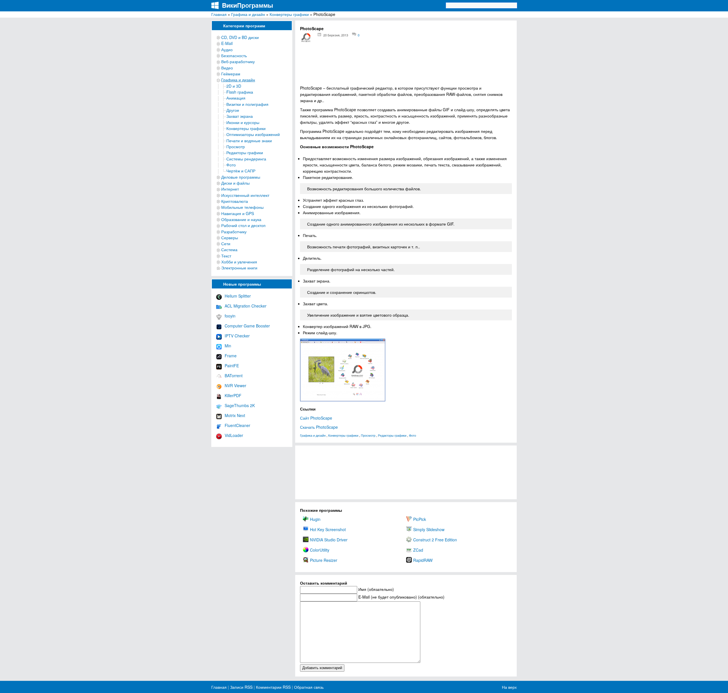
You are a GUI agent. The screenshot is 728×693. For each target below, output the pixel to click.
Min (228, 345)
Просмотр (235, 146)
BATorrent (234, 375)
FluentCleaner (237, 425)
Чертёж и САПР (240, 171)
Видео (227, 68)
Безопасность (234, 55)
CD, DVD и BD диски (240, 37)
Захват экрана (239, 116)
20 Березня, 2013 (335, 35)
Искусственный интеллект (245, 195)
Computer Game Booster (247, 326)
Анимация (235, 98)
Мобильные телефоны (242, 207)
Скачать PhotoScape (319, 427)
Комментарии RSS (273, 687)
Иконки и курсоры (242, 122)
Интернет (230, 189)
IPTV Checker (237, 336)
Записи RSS (241, 687)
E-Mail (227, 43)
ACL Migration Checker (245, 306)
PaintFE (232, 365)
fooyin (230, 316)
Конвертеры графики (289, 14)
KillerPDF (233, 395)
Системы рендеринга (246, 159)
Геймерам (230, 74)
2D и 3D (233, 86)
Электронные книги (239, 268)
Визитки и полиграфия (247, 104)
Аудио (227, 49)
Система (229, 249)
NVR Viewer (235, 385)
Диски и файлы (235, 183)
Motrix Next (235, 415)
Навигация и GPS (237, 213)
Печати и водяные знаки (249, 140)
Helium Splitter (238, 296)
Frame (231, 355)
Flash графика (239, 92)
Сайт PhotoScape (316, 418)
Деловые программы (240, 177)
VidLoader (234, 435)
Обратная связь (308, 687)
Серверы (229, 237)
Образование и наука (241, 219)
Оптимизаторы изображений (253, 134)
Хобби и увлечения (239, 262)
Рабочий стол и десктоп (243, 225)
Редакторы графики (244, 152)
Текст (226, 256)
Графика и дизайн (248, 14)
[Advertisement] (406, 66)
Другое (232, 110)
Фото (231, 165)
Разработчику (234, 231)
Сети (225, 243)
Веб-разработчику (238, 61)
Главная (219, 14)
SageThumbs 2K (240, 405)
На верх (509, 687)
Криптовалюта (234, 201)
